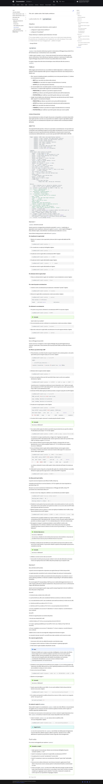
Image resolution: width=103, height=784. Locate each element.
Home (14, 4)
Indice (78, 10)
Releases (42, 4)
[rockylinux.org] (90, 782)
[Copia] (72, 137)
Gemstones (31, 4)
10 (28, 1)
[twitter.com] (83, 782)
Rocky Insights (48, 4)
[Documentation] (13, 1)
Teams (54, 4)
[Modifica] (73, 11)
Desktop (36, 4)
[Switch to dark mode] (54, 1)
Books (22, 4)
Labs (26, 4)
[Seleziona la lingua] (57, 1)
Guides (18, 4)
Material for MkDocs (20, 782)
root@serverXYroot (53, 433)
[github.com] (85, 782)
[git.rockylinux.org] (87, 782)
